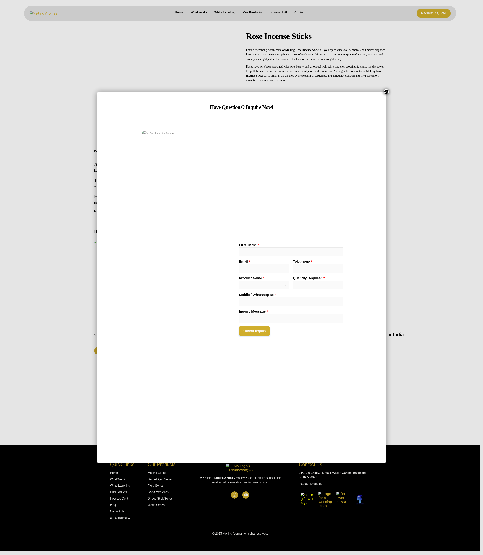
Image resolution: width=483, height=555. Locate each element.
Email (244, 261)
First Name (249, 244)
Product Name (251, 278)
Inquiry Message (253, 311)
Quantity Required (309, 278)
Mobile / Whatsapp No (258, 294)
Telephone (302, 261)
